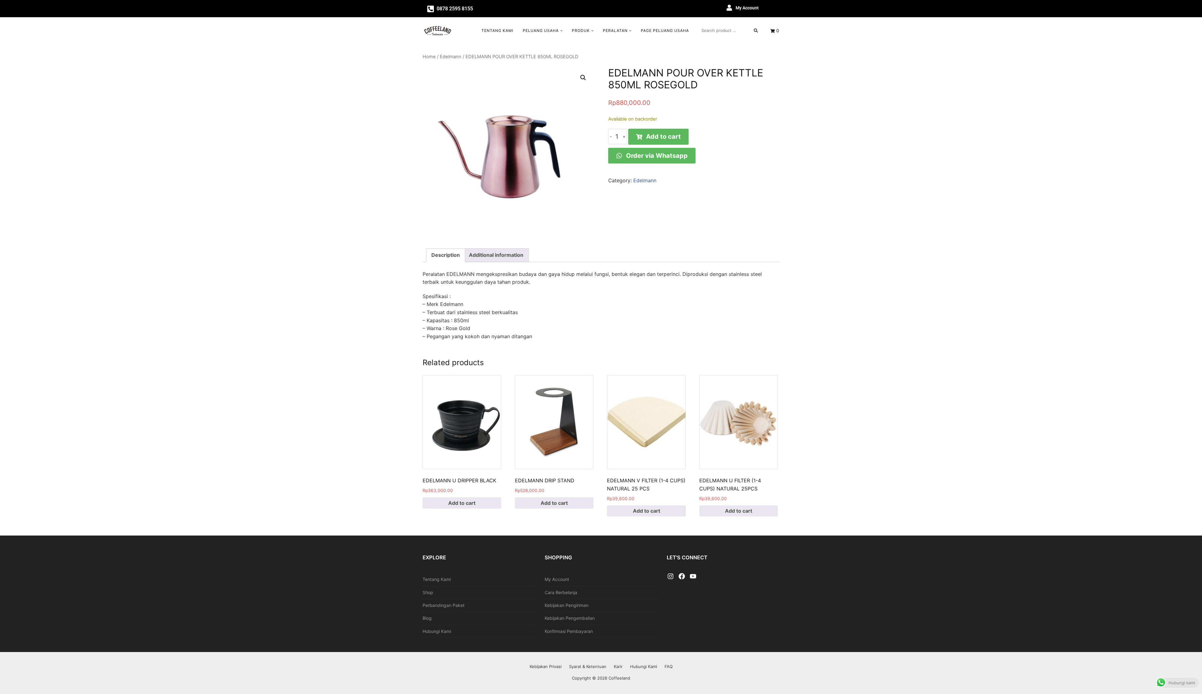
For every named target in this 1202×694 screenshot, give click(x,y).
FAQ (669, 666)
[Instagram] (670, 576)
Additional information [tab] (496, 255)
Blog (427, 618)
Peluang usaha (541, 30)
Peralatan (615, 30)
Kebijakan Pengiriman (566, 605)
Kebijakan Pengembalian (570, 618)
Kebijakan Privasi (546, 666)
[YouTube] (693, 576)
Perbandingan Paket (444, 605)
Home (429, 57)
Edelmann (450, 57)
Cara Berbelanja (561, 592)
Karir (618, 666)
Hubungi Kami (437, 631)
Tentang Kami (497, 30)
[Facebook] (682, 576)
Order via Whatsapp (656, 155)
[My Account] (729, 8)
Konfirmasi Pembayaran (569, 631)
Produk (581, 30)
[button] (583, 77)
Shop (428, 592)
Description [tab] (445, 255)
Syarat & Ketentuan (587, 666)
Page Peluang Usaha (665, 30)
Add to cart (663, 136)
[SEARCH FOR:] (729, 30)
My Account (747, 7)
